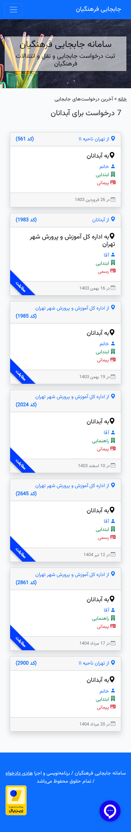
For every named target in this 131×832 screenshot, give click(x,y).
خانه (122, 99)
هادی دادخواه (19, 773)
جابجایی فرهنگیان (98, 9)
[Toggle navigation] (13, 9)
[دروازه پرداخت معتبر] (16, 800)
